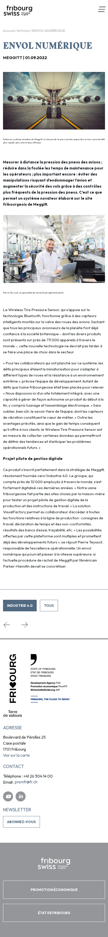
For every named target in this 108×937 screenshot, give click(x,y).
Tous (49, 605)
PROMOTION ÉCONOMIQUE (54, 890)
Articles (23, 31)
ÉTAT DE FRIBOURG (54, 913)
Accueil (9, 31)
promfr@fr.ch (26, 781)
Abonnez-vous (21, 822)
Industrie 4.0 (20, 605)
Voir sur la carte (16, 755)
